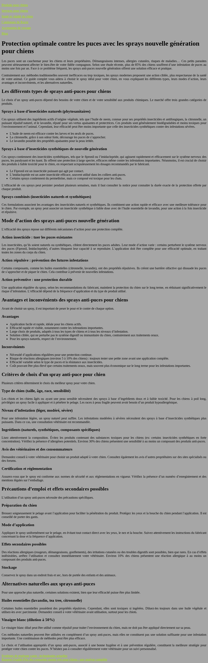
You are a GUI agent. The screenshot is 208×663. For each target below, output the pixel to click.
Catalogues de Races (15, 22)
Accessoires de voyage (16, 28)
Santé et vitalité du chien (17, 16)
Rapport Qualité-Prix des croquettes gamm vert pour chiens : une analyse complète (54, 659)
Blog (5, 33)
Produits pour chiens (15, 5)
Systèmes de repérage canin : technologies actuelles (34, 656)
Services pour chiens (15, 10)
